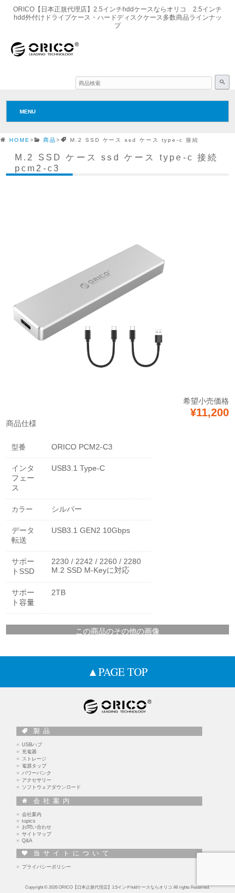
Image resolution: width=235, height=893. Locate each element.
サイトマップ (36, 834)
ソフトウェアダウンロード (51, 787)
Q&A (27, 840)
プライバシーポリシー (46, 867)
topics (29, 821)
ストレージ (34, 759)
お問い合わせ (36, 827)
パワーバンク (36, 773)
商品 (49, 140)
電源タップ (34, 766)
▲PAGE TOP (117, 671)
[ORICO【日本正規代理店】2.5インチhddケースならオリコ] (45, 55)
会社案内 (32, 814)
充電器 (29, 751)
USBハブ (32, 744)
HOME (19, 140)
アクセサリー (36, 780)
